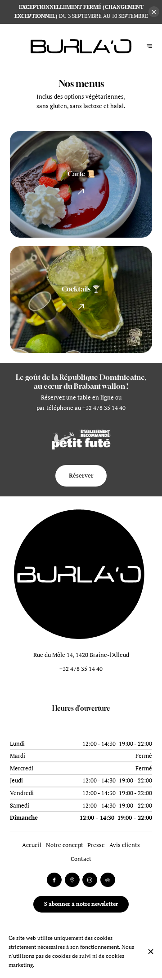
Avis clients (124, 845)
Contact (81, 859)
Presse (96, 845)
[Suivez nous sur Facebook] (54, 880)
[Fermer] (150, 951)
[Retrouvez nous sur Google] (72, 880)
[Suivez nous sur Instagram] (89, 880)
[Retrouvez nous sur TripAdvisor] (107, 880)
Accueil (31, 845)
